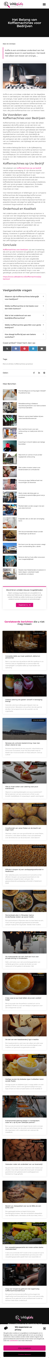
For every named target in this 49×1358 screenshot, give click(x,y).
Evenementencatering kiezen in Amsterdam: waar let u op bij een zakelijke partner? (22, 1121)
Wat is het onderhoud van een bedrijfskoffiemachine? (24, 316)
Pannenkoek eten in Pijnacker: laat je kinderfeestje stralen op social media (19, 916)
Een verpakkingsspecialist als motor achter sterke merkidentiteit (24, 1248)
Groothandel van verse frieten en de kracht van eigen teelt (23, 829)
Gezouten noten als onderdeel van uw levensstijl (24, 1164)
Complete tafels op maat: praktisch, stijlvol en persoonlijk (22, 657)
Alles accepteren (24, 1348)
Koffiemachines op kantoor (23, 364)
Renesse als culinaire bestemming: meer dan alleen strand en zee (22, 744)
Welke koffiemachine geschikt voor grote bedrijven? (24, 326)
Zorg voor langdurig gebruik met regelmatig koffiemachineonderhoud (22, 1290)
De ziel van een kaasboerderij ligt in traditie (22, 1039)
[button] (44, 1328)
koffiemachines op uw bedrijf (29, 168)
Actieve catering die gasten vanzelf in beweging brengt (23, 700)
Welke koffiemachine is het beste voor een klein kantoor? (24, 307)
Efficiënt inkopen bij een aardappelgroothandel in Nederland (24, 870)
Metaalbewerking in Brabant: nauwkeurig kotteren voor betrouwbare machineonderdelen (32, 406)
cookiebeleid (13, 1340)
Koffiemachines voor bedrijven (15, 249)
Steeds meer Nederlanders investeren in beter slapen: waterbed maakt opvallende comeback (32, 572)
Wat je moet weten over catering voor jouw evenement (21, 787)
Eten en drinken (9, 44)
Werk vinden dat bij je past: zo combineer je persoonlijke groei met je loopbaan (31, 495)
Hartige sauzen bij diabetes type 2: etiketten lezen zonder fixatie (24, 1080)
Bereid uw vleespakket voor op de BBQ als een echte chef (23, 1207)
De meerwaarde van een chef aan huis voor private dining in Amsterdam (22, 957)
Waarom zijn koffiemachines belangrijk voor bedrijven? (24, 297)
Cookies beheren (24, 1354)
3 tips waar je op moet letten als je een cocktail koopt (23, 999)
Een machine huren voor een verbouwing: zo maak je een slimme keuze (30, 431)
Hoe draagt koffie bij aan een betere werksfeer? (24, 335)
